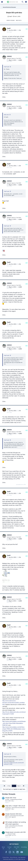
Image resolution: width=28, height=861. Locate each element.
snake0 (7, 825)
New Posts (18, 20)
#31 (26, 409)
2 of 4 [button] (14, 785)
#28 (26, 283)
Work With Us (16, 847)
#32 (26, 430)
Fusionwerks (8, 807)
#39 (26, 684)
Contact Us (9, 847)
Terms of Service (13, 857)
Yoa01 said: (6, 66)
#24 (26, 164)
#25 (26, 181)
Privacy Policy (6, 857)
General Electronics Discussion (18, 807)
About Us (3, 847)
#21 (26, 29)
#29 (26, 322)
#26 (26, 216)
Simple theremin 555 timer (13, 814)
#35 (26, 556)
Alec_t (12, 800)
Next (19, 785)
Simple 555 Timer (10, 798)
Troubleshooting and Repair (16, 799)
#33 (26, 492)
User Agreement (21, 857)
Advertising (24, 847)
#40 (26, 744)
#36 (26, 597)
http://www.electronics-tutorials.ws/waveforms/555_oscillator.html (13, 702)
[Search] (22, 2)
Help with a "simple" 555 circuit (15, 806)
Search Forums (11, 20)
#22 (26, 57)
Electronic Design (11, 833)
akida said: (6, 114)
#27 (26, 262)
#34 (26, 535)
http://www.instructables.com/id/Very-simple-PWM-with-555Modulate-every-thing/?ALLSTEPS (13, 729)
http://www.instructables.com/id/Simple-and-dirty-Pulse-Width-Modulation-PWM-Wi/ (14, 723)
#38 (26, 656)
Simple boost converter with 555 (15, 832)
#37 (26, 625)
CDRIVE (9, 56)
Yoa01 (10, 16)
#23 (26, 105)
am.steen (7, 799)
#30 (26, 345)
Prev (9, 785)
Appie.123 (7, 815)
